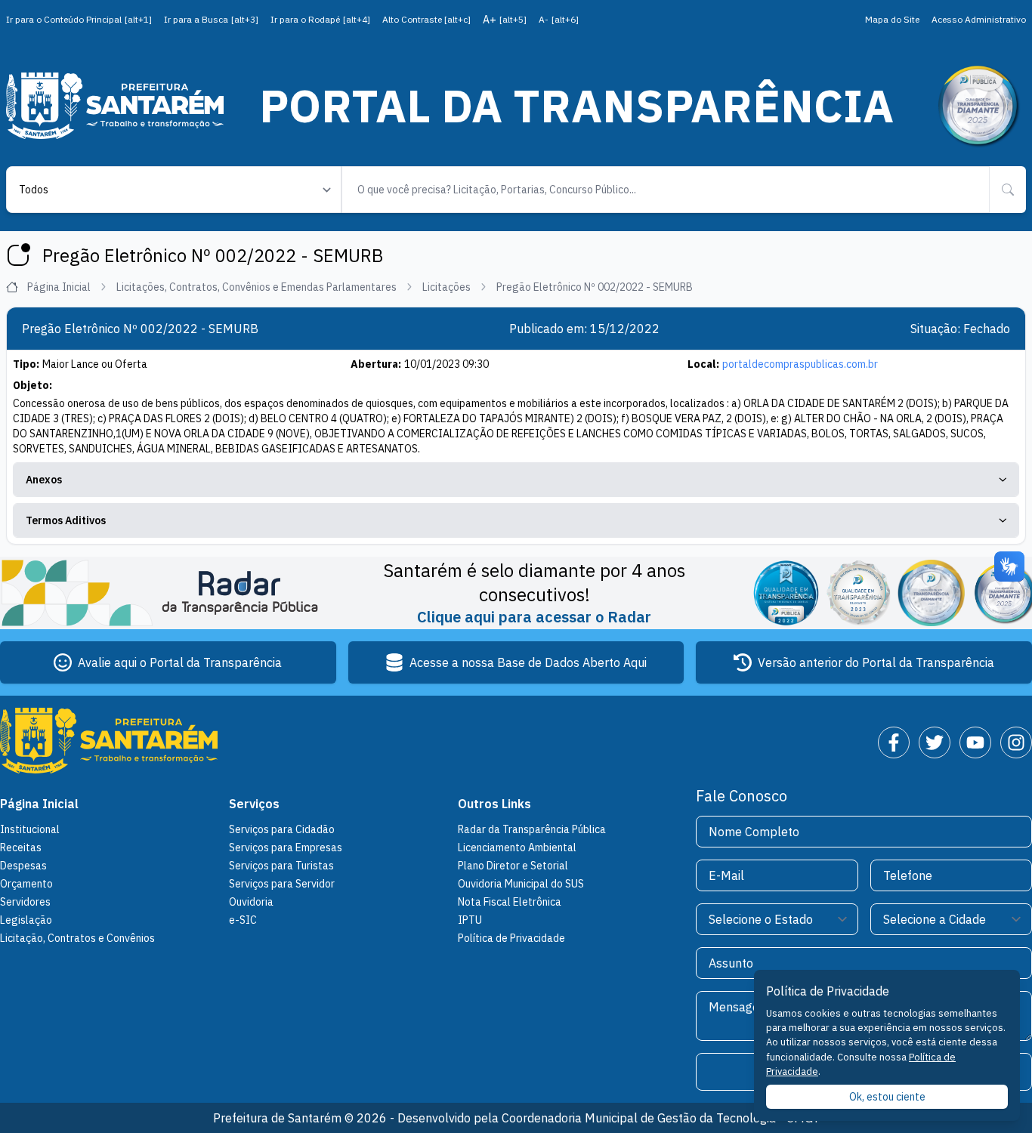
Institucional (30, 829)
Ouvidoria (251, 902)
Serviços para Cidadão (282, 829)
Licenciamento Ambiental (517, 847)
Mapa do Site (892, 19)
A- (559, 19)
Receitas (21, 847)
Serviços (254, 803)
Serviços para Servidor (282, 884)
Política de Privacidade (511, 938)
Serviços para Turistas (281, 865)
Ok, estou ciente (887, 1097)
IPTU (470, 920)
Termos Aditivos (66, 520)
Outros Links (494, 803)
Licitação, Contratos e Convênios (77, 938)
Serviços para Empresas (285, 847)
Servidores (25, 902)
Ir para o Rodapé (320, 19)
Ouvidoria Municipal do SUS (521, 884)
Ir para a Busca (211, 19)
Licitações (446, 287)
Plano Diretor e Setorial (513, 865)
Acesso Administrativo (979, 19)
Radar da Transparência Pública (532, 829)
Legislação (26, 920)
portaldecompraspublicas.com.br (800, 364)
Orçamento (26, 884)
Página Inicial (59, 287)
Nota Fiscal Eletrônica (509, 902)
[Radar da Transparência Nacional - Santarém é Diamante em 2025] (977, 105)
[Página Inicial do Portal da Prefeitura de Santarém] (115, 105)
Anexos (44, 479)
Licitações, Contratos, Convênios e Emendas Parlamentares (256, 287)
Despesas (23, 865)
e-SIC (243, 920)
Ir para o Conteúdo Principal (79, 19)
